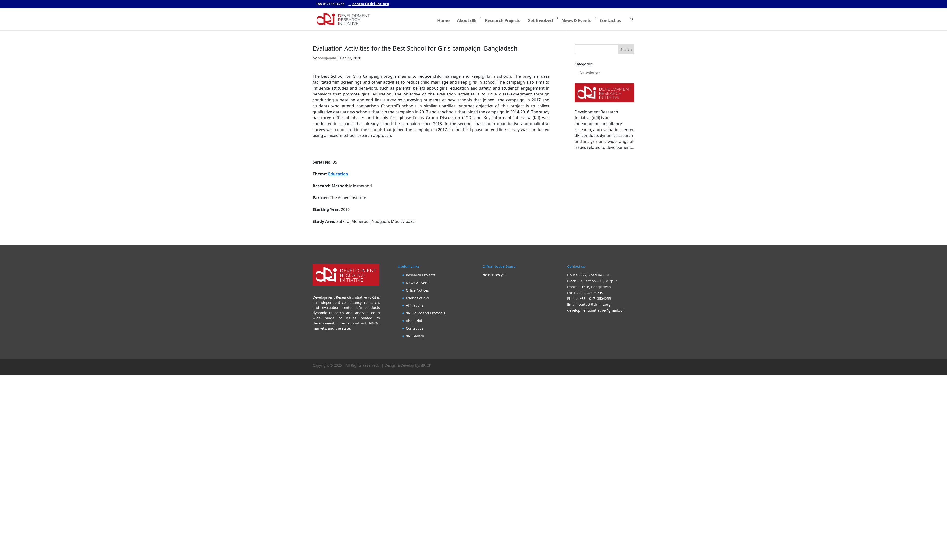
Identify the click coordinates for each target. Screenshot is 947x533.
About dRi (466, 20)
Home (443, 20)
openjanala (327, 58)
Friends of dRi (417, 298)
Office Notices (417, 290)
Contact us (610, 20)
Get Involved (540, 20)
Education (338, 174)
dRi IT (426, 365)
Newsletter (590, 73)
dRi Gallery (415, 336)
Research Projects (502, 20)
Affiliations (414, 305)
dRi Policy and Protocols (425, 313)
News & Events (576, 20)
